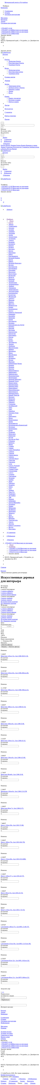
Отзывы (7, 13)
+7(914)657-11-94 (6, 28)
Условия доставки (7, 1033)
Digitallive (15, 1076)
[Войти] (2, 196)
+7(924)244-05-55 (14, 32)
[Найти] (2, 135)
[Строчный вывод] (2, 648)
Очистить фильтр (14, 646)
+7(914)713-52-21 (10, 33)
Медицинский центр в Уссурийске (16, 2)
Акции (3, 1012)
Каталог (3, 1010)
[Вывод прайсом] (3, 648)
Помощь (3, 1028)
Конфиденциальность (8, 1075)
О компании (9, 11)
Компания (4, 1014)
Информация (5, 1023)
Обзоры (3, 1039)
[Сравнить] (2, 665)
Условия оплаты (6, 1031)
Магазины (4, 1026)
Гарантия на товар (7, 1035)
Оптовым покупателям (12, 14)
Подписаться (5, 1000)
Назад (11, 221)
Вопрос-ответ (5, 1037)
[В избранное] (2, 663)
